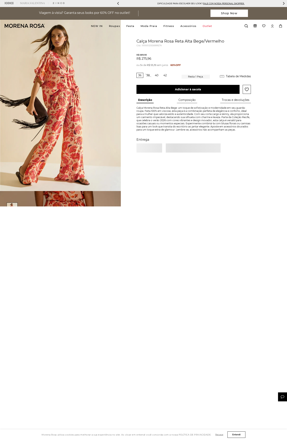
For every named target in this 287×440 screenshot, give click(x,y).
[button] (139, 75)
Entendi (236, 434)
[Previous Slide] (118, 3)
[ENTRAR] (272, 26)
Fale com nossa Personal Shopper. (224, 3)
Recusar (219, 434)
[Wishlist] (264, 25)
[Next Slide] (283, 3)
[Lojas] (255, 25)
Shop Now (229, 13)
